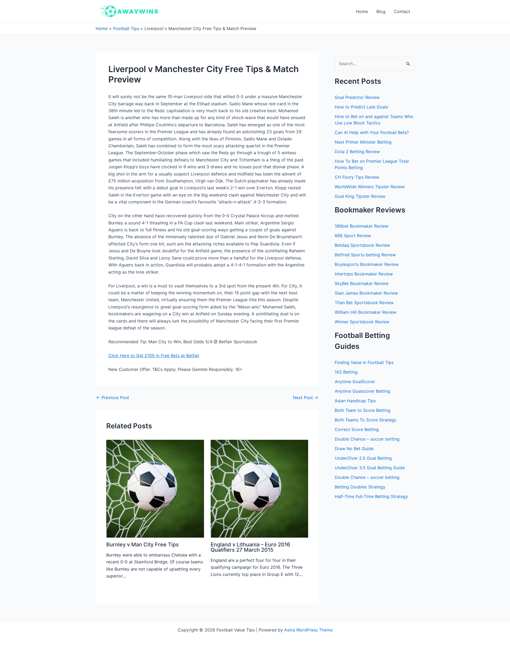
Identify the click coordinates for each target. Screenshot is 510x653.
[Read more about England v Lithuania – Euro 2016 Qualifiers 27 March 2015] (259, 488)
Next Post (305, 397)
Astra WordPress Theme (308, 630)
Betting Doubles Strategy (360, 486)
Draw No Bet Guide (354, 448)
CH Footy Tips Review (357, 177)
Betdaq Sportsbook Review (362, 245)
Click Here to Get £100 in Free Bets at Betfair (153, 355)
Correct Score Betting (357, 429)
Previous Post (112, 397)
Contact (402, 11)
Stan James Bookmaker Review (366, 293)
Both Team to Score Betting (362, 410)
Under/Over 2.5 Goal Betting (363, 458)
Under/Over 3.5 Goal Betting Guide (370, 467)
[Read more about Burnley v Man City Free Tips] (155, 488)
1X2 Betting (346, 372)
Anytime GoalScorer (355, 381)
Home (362, 11)
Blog (380, 11)
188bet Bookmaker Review (361, 226)
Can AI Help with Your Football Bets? (372, 132)
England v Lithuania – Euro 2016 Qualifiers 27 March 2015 (250, 547)
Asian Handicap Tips (355, 400)
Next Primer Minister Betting (363, 142)
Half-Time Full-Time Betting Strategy (371, 496)
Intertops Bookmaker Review (364, 274)
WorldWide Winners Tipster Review (370, 186)
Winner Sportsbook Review (362, 321)
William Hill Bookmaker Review (366, 312)
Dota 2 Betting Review (357, 151)
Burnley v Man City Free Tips (142, 544)
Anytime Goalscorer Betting (362, 391)
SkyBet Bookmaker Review (362, 283)
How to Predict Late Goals (361, 107)
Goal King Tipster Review (360, 196)
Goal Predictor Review (357, 97)
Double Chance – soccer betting (367, 439)
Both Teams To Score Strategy (365, 419)
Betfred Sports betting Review (365, 254)
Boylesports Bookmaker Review (367, 264)
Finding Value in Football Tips (364, 362)
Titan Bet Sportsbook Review (364, 302)
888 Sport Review (353, 235)
